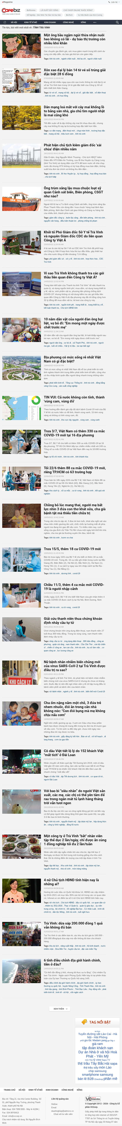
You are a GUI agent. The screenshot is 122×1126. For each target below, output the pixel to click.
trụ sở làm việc (93, 647)
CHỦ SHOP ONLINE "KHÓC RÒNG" (78, 10)
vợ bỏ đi (67, 343)
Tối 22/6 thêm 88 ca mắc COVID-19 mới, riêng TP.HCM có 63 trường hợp (75, 470)
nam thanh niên (72, 644)
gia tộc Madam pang (95, 1040)
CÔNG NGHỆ (68, 22)
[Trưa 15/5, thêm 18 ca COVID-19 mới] (23, 560)
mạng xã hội (63, 93)
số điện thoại (100, 93)
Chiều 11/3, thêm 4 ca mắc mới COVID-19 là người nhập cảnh (74, 587)
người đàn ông (55, 343)
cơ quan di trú (97, 776)
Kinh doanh (52, 1090)
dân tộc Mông (58, 912)
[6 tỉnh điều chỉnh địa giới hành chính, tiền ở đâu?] (23, 971)
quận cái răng (58, 644)
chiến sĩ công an (54, 647)
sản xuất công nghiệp (68, 386)
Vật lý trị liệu (69, 346)
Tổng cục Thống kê (74, 383)
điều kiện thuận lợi (68, 221)
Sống (79, 1090)
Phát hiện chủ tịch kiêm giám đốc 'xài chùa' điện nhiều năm (72, 147)
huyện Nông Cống (70, 986)
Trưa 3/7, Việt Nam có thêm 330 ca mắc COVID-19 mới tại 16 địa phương (74, 433)
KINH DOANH (50, 22)
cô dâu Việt (54, 776)
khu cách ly (54, 490)
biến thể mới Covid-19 (95, 691)
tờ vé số (53, 93)
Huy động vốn (95, 989)
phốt (82, 1041)
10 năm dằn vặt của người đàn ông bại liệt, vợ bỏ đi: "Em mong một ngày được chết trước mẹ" (74, 323)
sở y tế (69, 259)
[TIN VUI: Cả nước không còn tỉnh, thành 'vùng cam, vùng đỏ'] (23, 408)
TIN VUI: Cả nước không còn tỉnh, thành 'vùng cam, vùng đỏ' (74, 399)
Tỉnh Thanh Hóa (86, 986)
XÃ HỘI (14, 22)
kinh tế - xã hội (62, 992)
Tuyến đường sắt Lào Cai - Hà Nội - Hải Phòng (97, 1035)
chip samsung (98, 1071)
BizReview (31, 10)
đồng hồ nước (73, 825)
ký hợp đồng (82, 174)
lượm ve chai (67, 538)
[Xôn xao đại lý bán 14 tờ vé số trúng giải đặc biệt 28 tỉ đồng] (23, 81)
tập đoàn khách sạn (97, 1048)
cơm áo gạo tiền (62, 739)
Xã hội (22, 1090)
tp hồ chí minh (55, 457)
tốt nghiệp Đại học (74, 909)
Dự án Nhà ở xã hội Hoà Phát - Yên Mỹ (97, 1054)
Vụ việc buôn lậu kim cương (90, 15)
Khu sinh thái (66, 865)
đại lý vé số (76, 93)
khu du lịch (54, 946)
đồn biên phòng (86, 218)
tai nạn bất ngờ (83, 346)
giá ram (97, 1044)
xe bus (97, 1031)
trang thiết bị (81, 305)
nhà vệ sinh (66, 869)
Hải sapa (110, 1063)
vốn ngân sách (76, 992)
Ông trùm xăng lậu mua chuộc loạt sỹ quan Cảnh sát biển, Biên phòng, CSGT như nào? (73, 192)
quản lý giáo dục (87, 906)
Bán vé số (85, 736)
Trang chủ (9, 1090)
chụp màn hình (83, 131)
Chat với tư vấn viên (63, 1114)
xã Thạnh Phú (79, 343)
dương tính (66, 573)
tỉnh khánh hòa (81, 457)
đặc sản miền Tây (89, 949)
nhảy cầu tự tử (55, 641)
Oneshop (98, 1079)
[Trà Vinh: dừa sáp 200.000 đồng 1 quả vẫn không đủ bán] (23, 934)
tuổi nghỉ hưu (83, 912)
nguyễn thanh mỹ (68, 821)
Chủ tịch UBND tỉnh (69, 308)
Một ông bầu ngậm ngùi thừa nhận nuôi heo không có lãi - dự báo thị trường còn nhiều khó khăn (74, 39)
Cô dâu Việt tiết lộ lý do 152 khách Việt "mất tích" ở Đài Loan (73, 753)
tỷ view (97, 1059)
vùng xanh (95, 420)
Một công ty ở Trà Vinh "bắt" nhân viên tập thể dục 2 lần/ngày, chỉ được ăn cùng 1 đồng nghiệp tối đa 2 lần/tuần (75, 840)
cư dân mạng (55, 131)
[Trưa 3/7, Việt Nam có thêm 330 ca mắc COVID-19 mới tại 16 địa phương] (23, 442)
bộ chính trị (60, 909)
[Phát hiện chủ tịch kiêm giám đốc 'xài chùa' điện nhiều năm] (23, 156)
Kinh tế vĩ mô (36, 1090)
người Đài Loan (50, 779)
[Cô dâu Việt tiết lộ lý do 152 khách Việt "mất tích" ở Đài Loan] (23, 762)
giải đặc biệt (88, 93)
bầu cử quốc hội (83, 902)
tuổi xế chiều (56, 346)
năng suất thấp (67, 946)
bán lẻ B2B (86, 1079)
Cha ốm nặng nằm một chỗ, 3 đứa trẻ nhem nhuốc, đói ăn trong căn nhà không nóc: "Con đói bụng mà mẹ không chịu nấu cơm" (74, 709)
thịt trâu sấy (91, 1067)
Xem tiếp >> (54, 1007)
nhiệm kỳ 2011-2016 (53, 906)
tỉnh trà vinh (54, 59)
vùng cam (84, 420)
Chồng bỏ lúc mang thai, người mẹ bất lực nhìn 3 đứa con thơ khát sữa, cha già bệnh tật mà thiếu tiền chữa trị (74, 509)
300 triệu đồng (89, 641)
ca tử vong (76, 490)
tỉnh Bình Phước (66, 989)
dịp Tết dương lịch (69, 776)
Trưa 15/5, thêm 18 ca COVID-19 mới (72, 549)
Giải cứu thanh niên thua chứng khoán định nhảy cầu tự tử (73, 621)
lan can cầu (68, 647)
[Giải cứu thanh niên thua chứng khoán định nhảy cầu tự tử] (23, 629)
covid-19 (76, 573)
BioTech (69, 15)
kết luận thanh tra (51, 308)
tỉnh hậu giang (51, 989)
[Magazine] (7, 2)
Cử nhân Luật (90, 909)
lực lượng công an (65, 651)
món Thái (89, 1060)
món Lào (105, 1067)
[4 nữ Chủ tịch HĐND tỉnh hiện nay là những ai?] (23, 891)
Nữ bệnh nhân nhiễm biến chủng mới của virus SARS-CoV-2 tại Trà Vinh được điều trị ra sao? (74, 666)
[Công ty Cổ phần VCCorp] (93, 1098)
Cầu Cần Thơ (87, 644)
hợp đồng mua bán (98, 174)
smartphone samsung (97, 1074)
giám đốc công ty (56, 218)
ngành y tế (67, 691)
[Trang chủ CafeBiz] (4, 22)
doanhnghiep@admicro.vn (62, 1111)
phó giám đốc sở (56, 259)
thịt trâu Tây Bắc (91, 1063)
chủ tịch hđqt (50, 177)
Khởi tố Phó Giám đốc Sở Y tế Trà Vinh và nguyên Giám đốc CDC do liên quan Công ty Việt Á (73, 236)
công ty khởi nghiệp (56, 825)
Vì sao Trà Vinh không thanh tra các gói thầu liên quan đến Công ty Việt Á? (74, 275)
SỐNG (83, 22)
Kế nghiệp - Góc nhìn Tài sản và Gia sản (44, 15)
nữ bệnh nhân (55, 691)
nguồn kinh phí (67, 305)
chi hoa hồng (62, 96)
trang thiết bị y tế (95, 305)
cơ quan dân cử (98, 902)
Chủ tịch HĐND (67, 902)
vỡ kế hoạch (97, 736)
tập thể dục (54, 865)
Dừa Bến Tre (60, 949)
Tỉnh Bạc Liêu (81, 989)
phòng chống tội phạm (87, 221)
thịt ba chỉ (81, 59)
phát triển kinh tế (56, 383)
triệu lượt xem (67, 134)
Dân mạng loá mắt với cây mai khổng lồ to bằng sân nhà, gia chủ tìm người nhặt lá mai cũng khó (74, 111)
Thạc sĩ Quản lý (71, 906)
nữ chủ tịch (54, 902)
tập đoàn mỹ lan (85, 821)
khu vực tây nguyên (70, 420)
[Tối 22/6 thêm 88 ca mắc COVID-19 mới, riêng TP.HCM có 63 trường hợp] (23, 479)
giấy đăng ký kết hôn (70, 736)
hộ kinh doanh (93, 946)
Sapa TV (106, 1060)
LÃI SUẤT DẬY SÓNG (49, 10)
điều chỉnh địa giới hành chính (62, 983)
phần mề (110, 1079)
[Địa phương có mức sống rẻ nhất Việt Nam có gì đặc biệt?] (23, 368)
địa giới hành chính (85, 983)
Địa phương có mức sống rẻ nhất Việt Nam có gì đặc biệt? (72, 359)
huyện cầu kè (74, 949)
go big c (111, 1040)
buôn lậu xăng (72, 218)
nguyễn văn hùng (51, 221)
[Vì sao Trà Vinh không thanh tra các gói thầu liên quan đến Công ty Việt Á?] (23, 284)
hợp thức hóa (91, 259)
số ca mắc (65, 490)
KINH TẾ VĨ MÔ (30, 22)
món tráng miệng (79, 869)
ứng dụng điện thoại (72, 641)
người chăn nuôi (94, 59)
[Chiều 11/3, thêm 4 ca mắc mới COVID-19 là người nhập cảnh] (23, 595)
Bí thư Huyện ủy (68, 174)
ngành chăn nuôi (68, 59)
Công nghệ (67, 1090)
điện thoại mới (69, 131)
